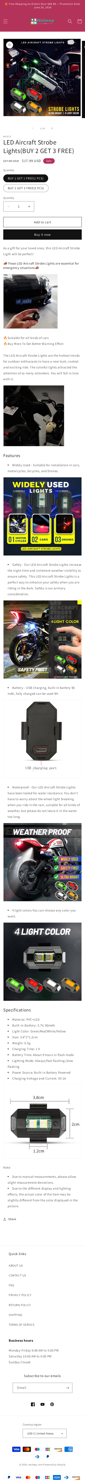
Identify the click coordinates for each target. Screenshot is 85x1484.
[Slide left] (33, 128)
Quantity (8, 198)
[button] (5, 21)
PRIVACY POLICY (20, 1295)
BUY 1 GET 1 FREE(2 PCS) (26, 178)
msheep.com (35, 1464)
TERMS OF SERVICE (22, 1325)
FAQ (11, 1285)
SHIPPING (15, 1315)
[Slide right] (52, 128)
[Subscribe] (67, 1388)
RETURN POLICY (20, 1305)
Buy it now (42, 234)
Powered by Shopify (54, 1464)
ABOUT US (16, 1265)
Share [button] (12, 1219)
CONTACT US (17, 1275)
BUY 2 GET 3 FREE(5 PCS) (26, 188)
